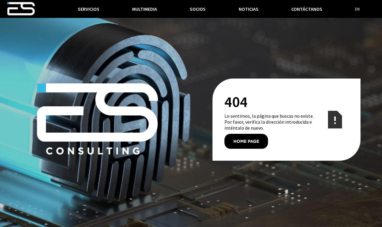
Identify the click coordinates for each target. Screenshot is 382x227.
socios (198, 9)
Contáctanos (306, 9)
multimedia (144, 9)
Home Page (246, 141)
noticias (248, 9)
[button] (88, 9)
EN (357, 9)
